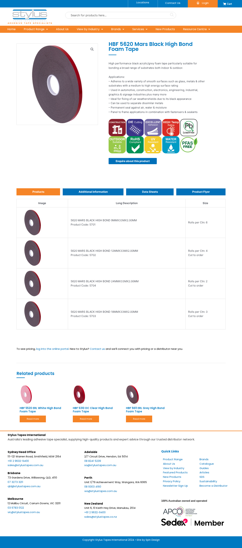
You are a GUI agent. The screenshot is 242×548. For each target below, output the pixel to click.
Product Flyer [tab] (201, 191)
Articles (204, 472)
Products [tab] (38, 191)
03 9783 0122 (16, 508)
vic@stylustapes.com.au (24, 512)
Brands (116, 29)
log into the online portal (52, 349)
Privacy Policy (171, 481)
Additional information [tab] (93, 191)
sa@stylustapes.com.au (100, 465)
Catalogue (206, 464)
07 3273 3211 (15, 482)
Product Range (34, 29)
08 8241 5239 (92, 461)
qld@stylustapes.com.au (24, 486)
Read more (33, 418)
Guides (204, 468)
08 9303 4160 (92, 486)
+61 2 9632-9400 (18, 461)
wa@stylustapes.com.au (100, 491)
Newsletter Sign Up (175, 486)
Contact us (97, 349)
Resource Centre (195, 29)
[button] (92, 49)
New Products (165, 29)
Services (138, 29)
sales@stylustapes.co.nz (100, 517)
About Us (62, 29)
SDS (201, 477)
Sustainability (208, 481)
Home (11, 29)
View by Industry (88, 29)
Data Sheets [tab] (150, 191)
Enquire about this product (133, 161)
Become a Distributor (213, 486)
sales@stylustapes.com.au (25, 465)
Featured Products (175, 472)
